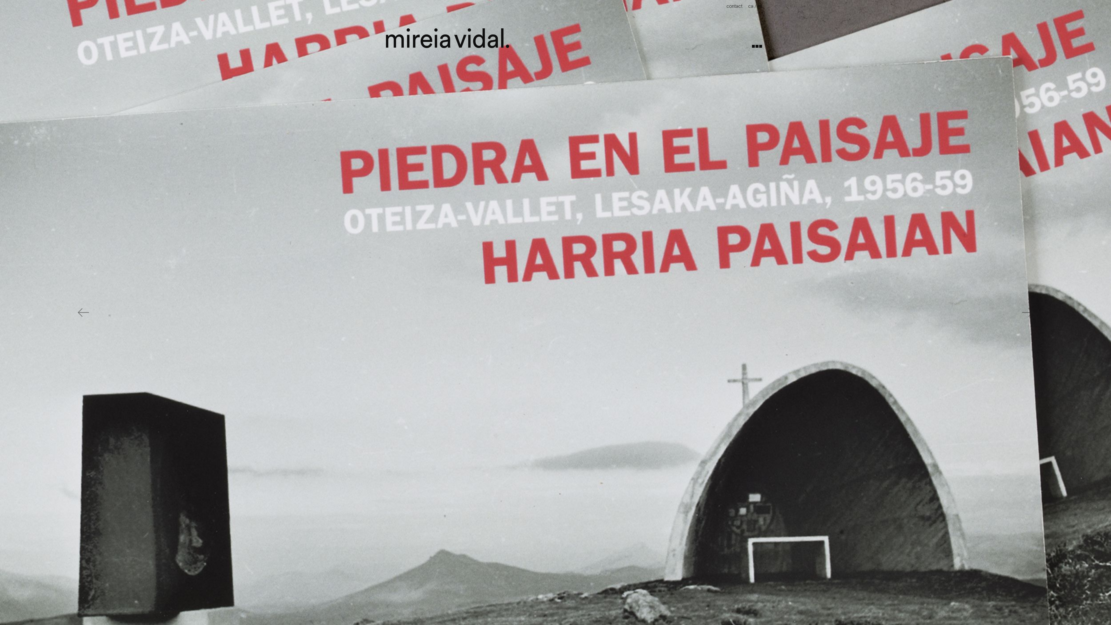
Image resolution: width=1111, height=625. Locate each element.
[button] (83, 312)
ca (750, 6)
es (759, 6)
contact (734, 6)
